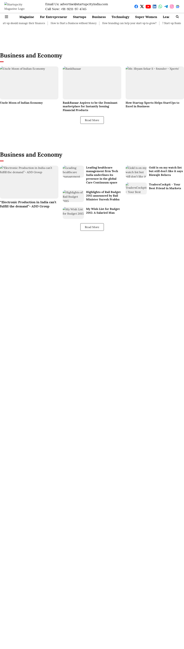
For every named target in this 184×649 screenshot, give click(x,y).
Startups (79, 17)
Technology (120, 17)
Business (99, 17)
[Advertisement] (92, 37)
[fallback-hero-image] (29, 82)
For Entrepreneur (53, 17)
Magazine (26, 17)
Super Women (146, 17)
